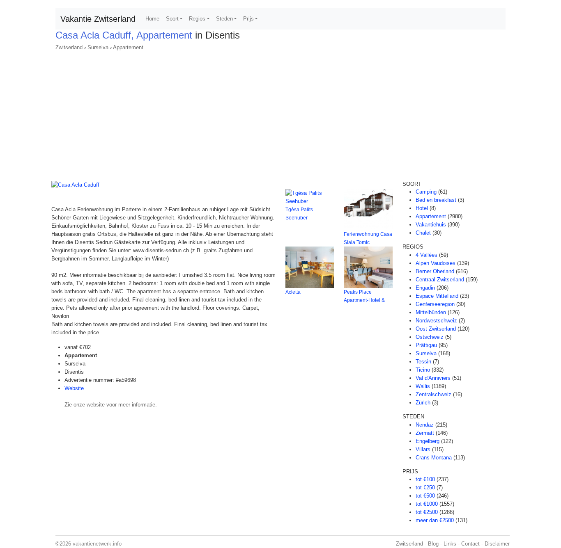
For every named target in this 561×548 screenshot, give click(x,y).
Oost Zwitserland (436, 329)
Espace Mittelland (437, 296)
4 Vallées (426, 255)
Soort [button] (172, 19)
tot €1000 (427, 504)
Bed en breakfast (436, 200)
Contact (470, 544)
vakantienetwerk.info (97, 544)
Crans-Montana (434, 457)
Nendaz (425, 425)
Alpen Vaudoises (435, 263)
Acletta (293, 292)
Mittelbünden (431, 312)
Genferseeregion (435, 304)
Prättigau (426, 345)
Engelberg (427, 441)
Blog (433, 544)
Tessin (423, 361)
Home (152, 19)
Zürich (423, 403)
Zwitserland (69, 47)
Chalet (423, 233)
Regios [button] (197, 19)
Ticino (423, 370)
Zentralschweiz (433, 394)
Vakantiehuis (431, 224)
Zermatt (425, 433)
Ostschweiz (430, 337)
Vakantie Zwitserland (98, 18)
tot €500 (425, 496)
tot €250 (425, 487)
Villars (423, 449)
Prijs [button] (248, 19)
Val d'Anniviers (433, 378)
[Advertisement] (280, 113)
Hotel (422, 208)
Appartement (128, 47)
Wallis (423, 386)
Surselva (97, 47)
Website (74, 388)
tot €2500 (427, 512)
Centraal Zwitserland (440, 279)
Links (450, 544)
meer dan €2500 (435, 520)
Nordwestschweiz (436, 320)
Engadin (425, 288)
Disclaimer (497, 544)
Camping (426, 192)
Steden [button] (224, 19)
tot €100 (425, 479)
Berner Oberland (435, 271)
